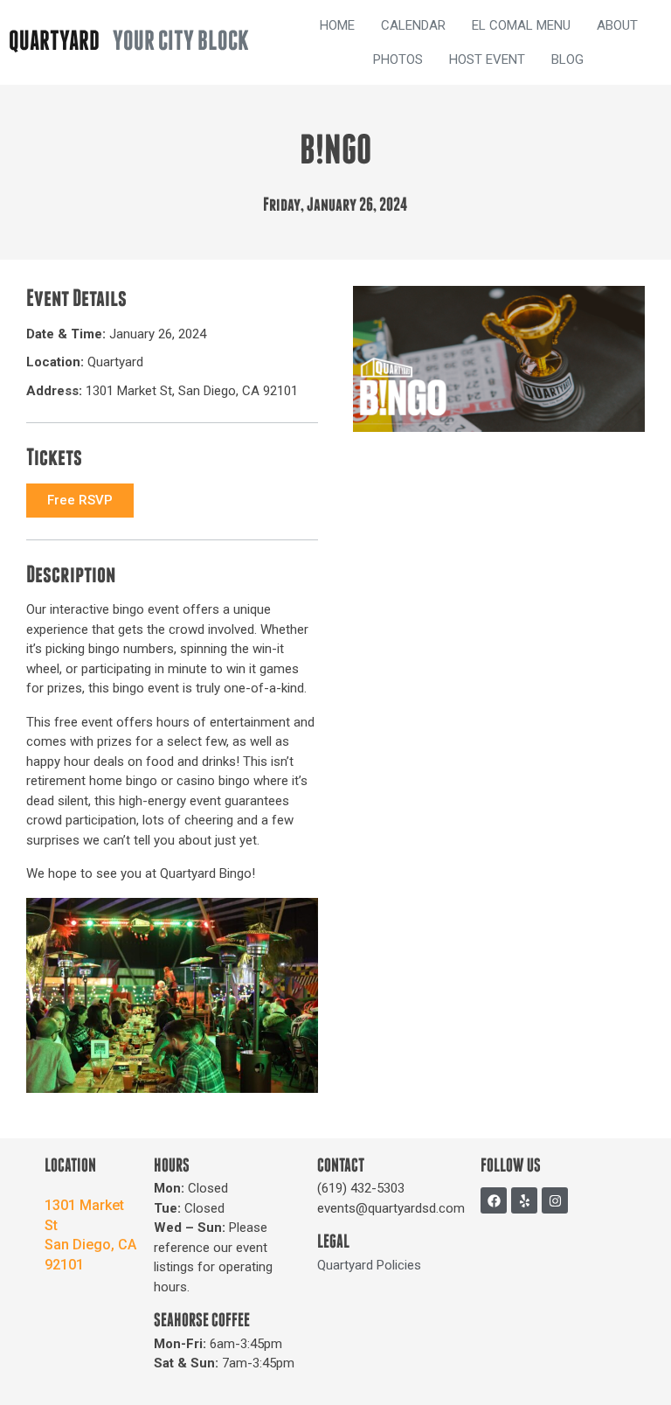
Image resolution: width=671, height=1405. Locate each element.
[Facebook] (494, 1200)
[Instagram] (555, 1200)
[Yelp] (524, 1200)
